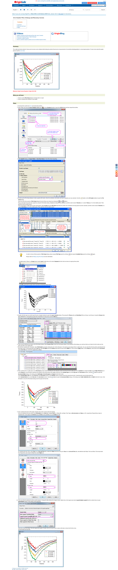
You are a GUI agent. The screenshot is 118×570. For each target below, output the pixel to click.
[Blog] (117, 169)
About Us (59, 5)
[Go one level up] (27, 9)
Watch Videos (102, 2)
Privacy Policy (18, 569)
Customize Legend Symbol (23, 38)
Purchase (31, 5)
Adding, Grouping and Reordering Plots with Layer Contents (30, 35)
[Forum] (117, 171)
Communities (49, 5)
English (15, 9)
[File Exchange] (117, 174)
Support (40, 5)
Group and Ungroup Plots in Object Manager (26, 36)
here (31, 105)
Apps (23, 5)
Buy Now (84, 2)
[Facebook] (117, 165)
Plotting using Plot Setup (38, 256)
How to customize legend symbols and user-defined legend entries (31, 39)
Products (16, 5)
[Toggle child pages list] (34, 9)
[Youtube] (117, 176)
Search (103, 9)
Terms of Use (24, 569)
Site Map (13, 569)
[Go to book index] (24, 9)
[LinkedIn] (117, 167)
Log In (104, 1)
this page (61, 14)
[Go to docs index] (20, 9)
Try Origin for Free (92, 2)
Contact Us (68, 5)
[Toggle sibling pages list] (31, 9)
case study (22, 50)
